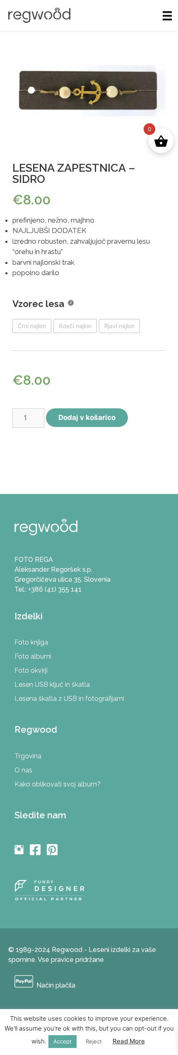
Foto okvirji (31, 670)
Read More (129, 1041)
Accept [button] (62, 1041)
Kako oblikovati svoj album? (57, 784)
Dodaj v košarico (86, 417)
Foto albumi (32, 656)
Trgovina (27, 756)
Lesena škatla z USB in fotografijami (69, 699)
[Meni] (167, 15)
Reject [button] (94, 1041)
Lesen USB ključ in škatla (52, 684)
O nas (23, 770)
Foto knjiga (31, 642)
